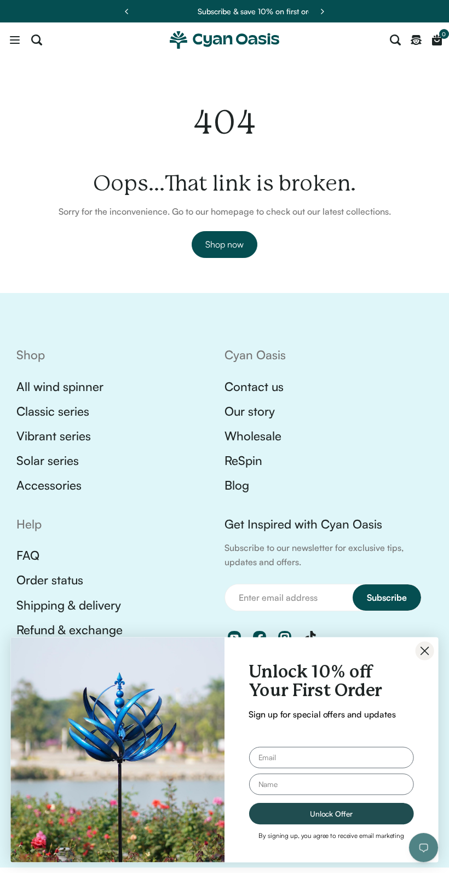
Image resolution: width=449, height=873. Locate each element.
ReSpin (243, 460)
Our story (250, 411)
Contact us (254, 386)
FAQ (27, 555)
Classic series (52, 411)
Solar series (47, 460)
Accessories (49, 485)
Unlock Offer (331, 813)
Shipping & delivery (68, 605)
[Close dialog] (425, 650)
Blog (237, 485)
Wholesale (253, 435)
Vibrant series (53, 435)
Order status (49, 579)
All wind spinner (59, 386)
